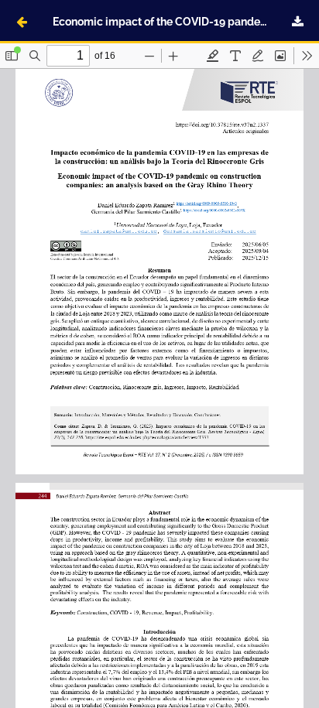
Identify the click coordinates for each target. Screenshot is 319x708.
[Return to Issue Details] (21, 21)
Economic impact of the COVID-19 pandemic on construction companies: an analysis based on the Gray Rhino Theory (186, 21)
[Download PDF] (297, 21)
